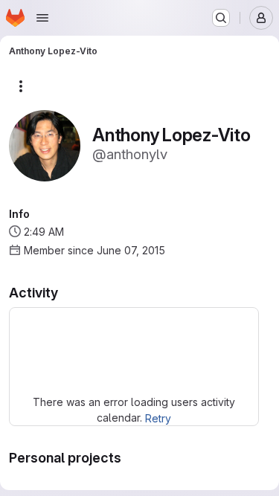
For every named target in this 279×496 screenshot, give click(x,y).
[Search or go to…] (221, 18)
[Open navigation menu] (42, 18)
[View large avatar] (44, 144)
